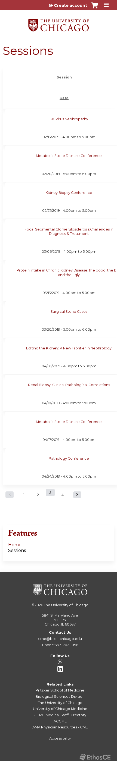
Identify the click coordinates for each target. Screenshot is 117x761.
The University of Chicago (66, 605)
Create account (70, 5)
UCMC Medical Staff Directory (60, 715)
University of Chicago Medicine (60, 708)
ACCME (60, 721)
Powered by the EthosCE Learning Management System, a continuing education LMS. (95, 757)
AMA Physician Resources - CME (60, 727)
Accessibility (60, 738)
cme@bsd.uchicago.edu (60, 638)
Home (14, 544)
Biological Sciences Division (60, 696)
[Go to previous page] (9, 494)
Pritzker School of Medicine (60, 690)
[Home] (58, 23)
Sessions (17, 550)
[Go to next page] (77, 494)
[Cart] (94, 8)
